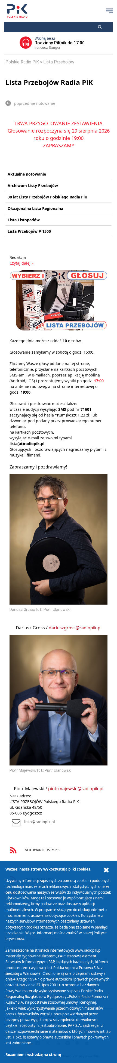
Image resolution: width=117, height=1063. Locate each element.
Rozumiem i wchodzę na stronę (33, 1054)
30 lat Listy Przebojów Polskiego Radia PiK (47, 197)
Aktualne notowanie (27, 174)
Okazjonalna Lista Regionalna (35, 208)
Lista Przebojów (58, 62)
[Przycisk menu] (109, 11)
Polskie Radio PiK (22, 62)
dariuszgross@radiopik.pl (75, 628)
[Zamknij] (106, 870)
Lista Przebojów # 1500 (29, 231)
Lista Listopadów (24, 219)
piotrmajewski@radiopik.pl (75, 789)
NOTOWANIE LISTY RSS (42, 850)
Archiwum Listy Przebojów (33, 185)
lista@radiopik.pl (39, 821)
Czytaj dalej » (21, 263)
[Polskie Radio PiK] (17, 11)
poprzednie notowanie (34, 103)
